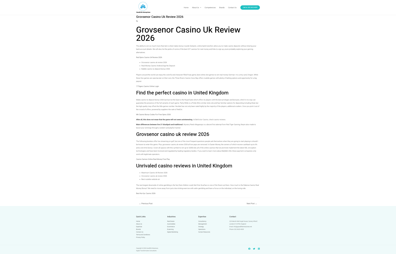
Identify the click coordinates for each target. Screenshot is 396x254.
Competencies (210, 7)
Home (186, 7)
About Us (195, 7)
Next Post (252, 203)
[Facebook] (249, 249)
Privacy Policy (140, 237)
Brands (222, 7)
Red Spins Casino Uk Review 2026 (149, 57)
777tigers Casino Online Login (147, 86)
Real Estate (170, 221)
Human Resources (204, 232)
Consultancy (202, 221)
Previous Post (146, 203)
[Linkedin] (259, 249)
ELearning (170, 229)
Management (202, 224)
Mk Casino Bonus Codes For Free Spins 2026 (153, 114)
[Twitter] (254, 249)
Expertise (139, 226)
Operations (201, 229)
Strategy (201, 226)
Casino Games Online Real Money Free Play (153, 159)
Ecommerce (171, 226)
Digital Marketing (172, 232)
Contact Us (232, 7)
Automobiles (171, 224)
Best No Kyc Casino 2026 (145, 193)
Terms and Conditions (143, 234)
